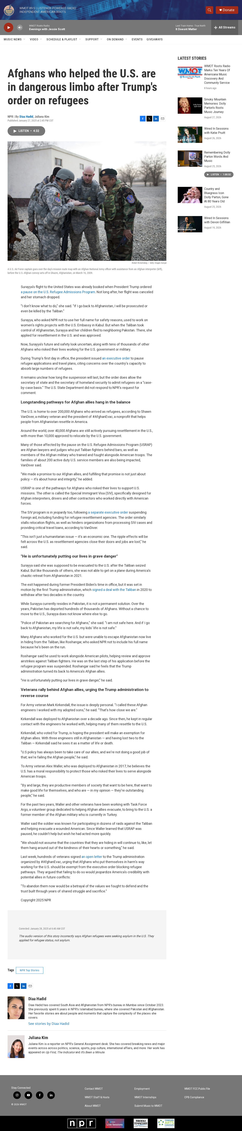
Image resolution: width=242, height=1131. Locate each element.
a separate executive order (108, 512)
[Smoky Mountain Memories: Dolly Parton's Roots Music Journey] (190, 105)
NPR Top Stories (29, 970)
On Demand (115, 39)
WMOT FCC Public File (197, 1088)
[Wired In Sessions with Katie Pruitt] (190, 135)
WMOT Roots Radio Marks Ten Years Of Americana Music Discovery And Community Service (217, 74)
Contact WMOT (94, 1088)
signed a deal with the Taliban (114, 590)
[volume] (20, 27)
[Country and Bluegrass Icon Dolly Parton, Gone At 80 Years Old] (190, 195)
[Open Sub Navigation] (24, 39)
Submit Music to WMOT (148, 1105)
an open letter (91, 857)
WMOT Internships (145, 1097)
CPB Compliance (194, 1097)
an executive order (116, 358)
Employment (142, 1088)
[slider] (25, 27)
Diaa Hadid (26, 116)
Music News (13, 39)
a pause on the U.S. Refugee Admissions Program (58, 292)
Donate (228, 10)
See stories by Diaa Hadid (48, 1023)
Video (34, 39)
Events (137, 39)
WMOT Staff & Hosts (97, 1097)
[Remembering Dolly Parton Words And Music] (190, 158)
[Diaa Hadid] (16, 1007)
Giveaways (155, 39)
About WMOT (93, 1105)
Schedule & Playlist (62, 39)
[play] (8, 27)
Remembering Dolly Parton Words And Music (217, 157)
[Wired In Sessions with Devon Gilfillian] (190, 224)
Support (92, 39)
